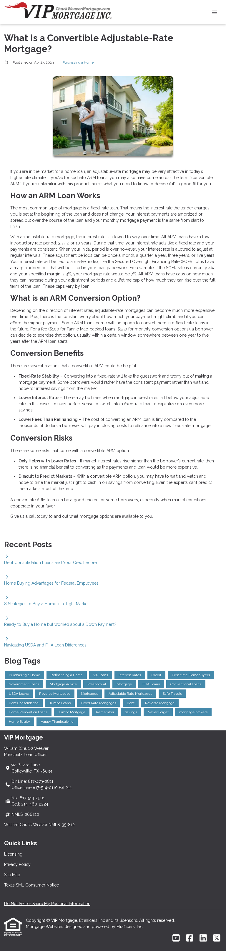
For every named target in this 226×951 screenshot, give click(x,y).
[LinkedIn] (203, 938)
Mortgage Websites (45, 926)
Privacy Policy (17, 864)
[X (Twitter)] (217, 938)
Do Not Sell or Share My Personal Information (47, 903)
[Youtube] (176, 938)
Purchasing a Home (78, 62)
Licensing (13, 854)
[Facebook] (190, 938)
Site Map (12, 874)
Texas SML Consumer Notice (31, 885)
